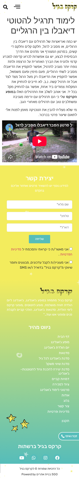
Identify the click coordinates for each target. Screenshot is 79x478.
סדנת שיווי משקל (57, 364)
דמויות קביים (60, 379)
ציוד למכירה (60, 384)
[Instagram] (45, 458)
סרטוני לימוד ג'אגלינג (54, 390)
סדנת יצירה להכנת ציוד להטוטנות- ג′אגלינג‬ (44, 371)
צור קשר (63, 406)
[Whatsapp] (33, 458)
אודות (65, 395)
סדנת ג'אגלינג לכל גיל (54, 358)
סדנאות (64, 353)
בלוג (66, 401)
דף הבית (63, 337)
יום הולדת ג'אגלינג (56, 347)
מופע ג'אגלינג (60, 342)
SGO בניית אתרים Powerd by (39, 474)
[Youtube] (22, 458)
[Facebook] (57, 458)
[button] (5, 7)
